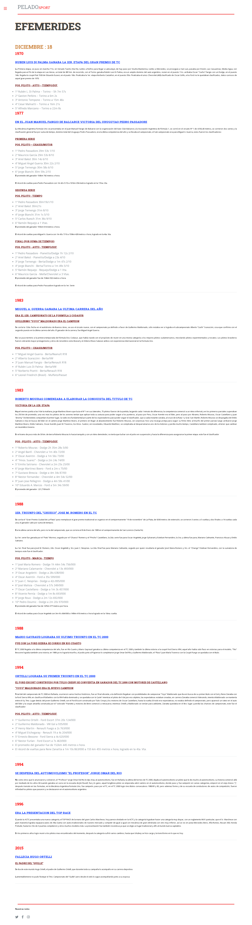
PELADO (34, 6)
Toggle (7, 8)
